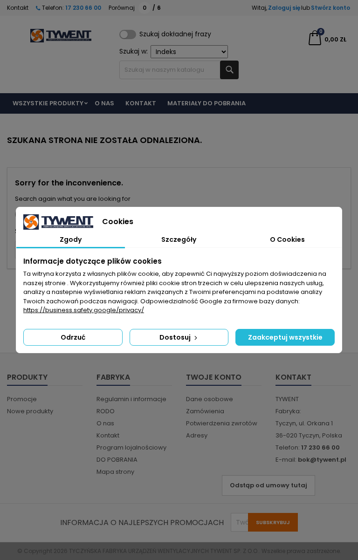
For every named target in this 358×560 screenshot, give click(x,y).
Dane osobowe (209, 399)
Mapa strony (115, 471)
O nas (104, 103)
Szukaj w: (133, 51)
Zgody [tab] (71, 239)
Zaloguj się (284, 8)
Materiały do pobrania (206, 103)
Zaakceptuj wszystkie (285, 337)
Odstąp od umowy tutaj (268, 485)
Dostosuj (175, 337)
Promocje (22, 399)
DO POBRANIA (117, 459)
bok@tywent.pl (322, 459)
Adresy (196, 435)
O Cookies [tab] (287, 239)
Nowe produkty (30, 411)
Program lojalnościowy (131, 447)
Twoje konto (213, 377)
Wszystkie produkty (48, 103)
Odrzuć (73, 337)
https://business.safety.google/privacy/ (83, 310)
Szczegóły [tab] (178, 239)
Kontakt (17, 8)
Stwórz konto (330, 8)
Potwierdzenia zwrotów (221, 423)
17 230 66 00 (82, 8)
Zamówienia (205, 411)
